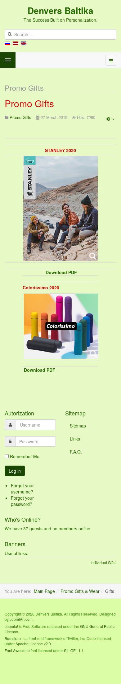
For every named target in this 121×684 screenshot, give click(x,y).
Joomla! (11, 626)
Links (75, 439)
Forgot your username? (22, 488)
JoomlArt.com (21, 619)
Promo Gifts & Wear (80, 591)
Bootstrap (13, 638)
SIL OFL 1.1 (74, 650)
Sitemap (78, 426)
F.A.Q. (76, 452)
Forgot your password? (22, 501)
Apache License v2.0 (33, 643)
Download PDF (61, 272)
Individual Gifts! (103, 562)
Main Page (44, 591)
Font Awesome (17, 650)
